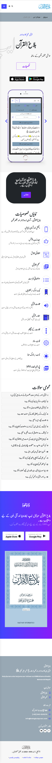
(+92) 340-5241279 (39, 714)
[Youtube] (41, 730)
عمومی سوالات (39, 757)
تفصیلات (26, 66)
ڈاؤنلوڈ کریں (26, 195)
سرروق (45, 17)
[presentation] (45, 121)
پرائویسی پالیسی (14, 757)
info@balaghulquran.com (36, 719)
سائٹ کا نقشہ (27, 757)
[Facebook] (49, 730)
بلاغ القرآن (44, 692)
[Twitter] (45, 730)
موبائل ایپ (36, 17)
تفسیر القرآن (44, 697)
